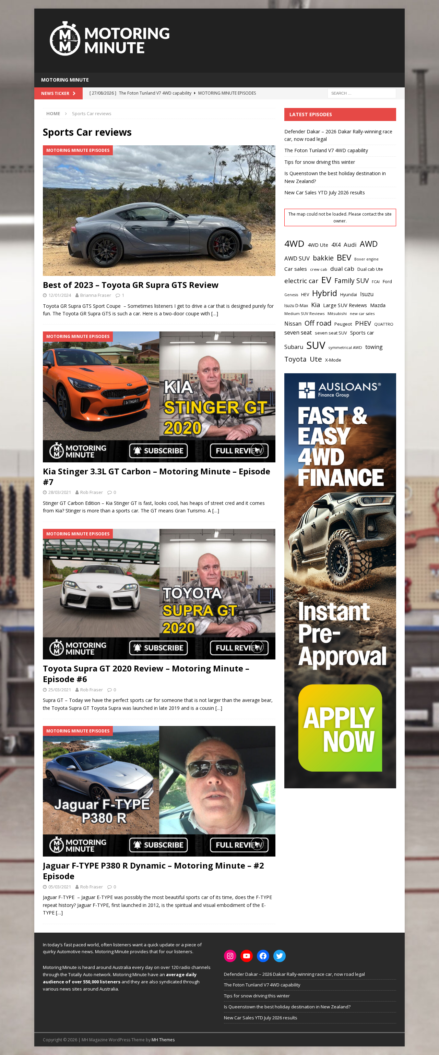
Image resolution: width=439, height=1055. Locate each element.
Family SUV (351, 280)
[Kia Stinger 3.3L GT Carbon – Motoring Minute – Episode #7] (159, 396)
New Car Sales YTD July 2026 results (324, 192)
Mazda (377, 305)
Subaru (293, 347)
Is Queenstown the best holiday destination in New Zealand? (287, 1007)
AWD (369, 243)
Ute (316, 359)
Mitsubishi (337, 313)
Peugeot (343, 324)
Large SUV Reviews (345, 305)
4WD (294, 243)
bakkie (323, 258)
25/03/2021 (59, 690)
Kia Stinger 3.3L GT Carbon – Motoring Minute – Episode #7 (156, 476)
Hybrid (324, 293)
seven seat (298, 332)
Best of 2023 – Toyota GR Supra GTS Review (131, 284)
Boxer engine (366, 259)
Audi (350, 244)
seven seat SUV (331, 333)
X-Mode (333, 360)
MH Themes (163, 1040)
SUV (315, 345)
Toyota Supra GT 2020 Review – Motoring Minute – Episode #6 (146, 673)
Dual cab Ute (370, 269)
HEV (305, 295)
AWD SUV (297, 258)
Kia (315, 304)
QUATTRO (383, 324)
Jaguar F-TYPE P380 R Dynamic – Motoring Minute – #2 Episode (153, 871)
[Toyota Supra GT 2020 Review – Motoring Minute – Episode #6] (159, 594)
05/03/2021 (59, 887)
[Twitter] (279, 956)
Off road (318, 323)
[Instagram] (230, 956)
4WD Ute (318, 245)
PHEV (363, 323)
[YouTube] (246, 956)
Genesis (291, 294)
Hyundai (348, 295)
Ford (387, 281)
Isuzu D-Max (296, 305)
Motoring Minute (65, 79)
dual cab (342, 268)
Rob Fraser (91, 492)
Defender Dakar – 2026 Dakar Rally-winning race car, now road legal (294, 974)
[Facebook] (263, 956)
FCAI (376, 281)
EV (326, 280)
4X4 (336, 244)
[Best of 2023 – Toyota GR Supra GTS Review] (159, 210)
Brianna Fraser (95, 295)
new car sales (362, 313)
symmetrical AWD (345, 347)
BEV (344, 257)
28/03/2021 (59, 492)
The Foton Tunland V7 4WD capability (326, 150)
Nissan (292, 323)
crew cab (318, 269)
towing (374, 347)
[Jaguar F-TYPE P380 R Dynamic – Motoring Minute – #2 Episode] (159, 791)
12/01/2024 (59, 295)
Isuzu (366, 294)
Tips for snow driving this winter (319, 162)
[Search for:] (362, 92)
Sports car (362, 332)
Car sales (295, 268)
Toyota (295, 359)
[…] (214, 313)
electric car (301, 280)
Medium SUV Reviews (304, 313)
